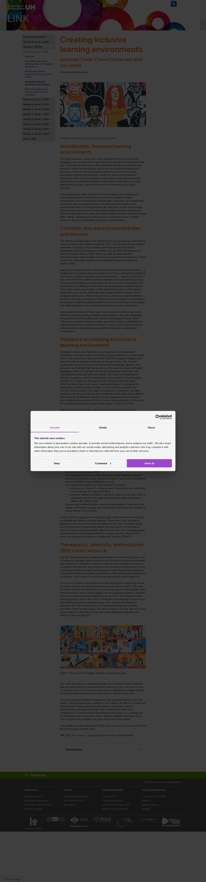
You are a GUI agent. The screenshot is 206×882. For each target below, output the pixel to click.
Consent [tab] (55, 427)
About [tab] (151, 427)
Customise (101, 463)
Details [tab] (103, 427)
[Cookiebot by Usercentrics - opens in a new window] (158, 417)
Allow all (149, 463)
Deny (57, 463)
